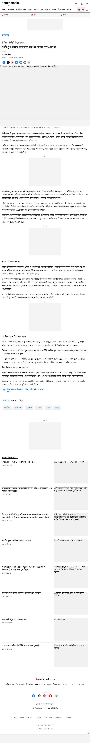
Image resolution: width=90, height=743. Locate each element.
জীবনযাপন (61, 10)
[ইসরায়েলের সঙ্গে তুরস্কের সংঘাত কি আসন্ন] (71, 472)
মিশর (48, 407)
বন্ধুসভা (49, 684)
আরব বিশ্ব (18, 407)
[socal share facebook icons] (4, 63)
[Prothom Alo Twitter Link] (40, 696)
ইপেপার (65, 684)
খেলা (41, 10)
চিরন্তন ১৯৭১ (57, 684)
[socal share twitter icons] (8, 63)
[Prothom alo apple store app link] (53, 708)
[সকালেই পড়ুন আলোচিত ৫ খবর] (71, 629)
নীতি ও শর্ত (48, 718)
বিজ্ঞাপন (29, 718)
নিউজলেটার (68, 718)
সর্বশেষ (4, 10)
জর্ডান (57, 407)
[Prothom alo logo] (45, 680)
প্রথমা (71, 684)
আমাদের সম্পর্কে (19, 718)
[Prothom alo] (11, 3)
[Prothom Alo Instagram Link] (46, 696)
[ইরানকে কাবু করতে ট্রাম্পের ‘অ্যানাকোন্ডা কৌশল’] (71, 603)
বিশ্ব (24, 10)
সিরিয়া (39, 407)
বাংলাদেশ (11, 10)
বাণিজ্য (30, 10)
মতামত (36, 10)
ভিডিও (69, 10)
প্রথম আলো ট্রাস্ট (40, 684)
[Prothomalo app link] (37, 708)
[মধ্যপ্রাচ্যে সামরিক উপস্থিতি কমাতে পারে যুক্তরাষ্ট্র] (71, 655)
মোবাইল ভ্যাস (79, 684)
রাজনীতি (19, 10)
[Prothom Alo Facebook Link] (34, 696)
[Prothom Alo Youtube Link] (51, 696)
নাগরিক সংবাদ (9, 684)
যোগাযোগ (59, 718)
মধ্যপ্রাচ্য (5, 35)
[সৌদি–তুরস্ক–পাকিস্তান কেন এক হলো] (71, 550)
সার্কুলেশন (39, 718)
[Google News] (56, 696)
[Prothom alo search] (76, 3)
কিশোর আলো (20, 684)
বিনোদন (47, 10)
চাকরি (54, 10)
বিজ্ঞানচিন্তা (29, 684)
